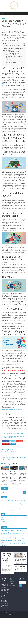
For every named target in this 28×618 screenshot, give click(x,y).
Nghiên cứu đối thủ (10, 59)
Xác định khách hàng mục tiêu (12, 53)
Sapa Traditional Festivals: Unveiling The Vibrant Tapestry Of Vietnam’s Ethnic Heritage (4, 477)
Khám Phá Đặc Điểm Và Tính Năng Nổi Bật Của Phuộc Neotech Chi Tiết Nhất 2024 (13, 476)
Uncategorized (4, 521)
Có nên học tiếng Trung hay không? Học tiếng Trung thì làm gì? (13, 458)
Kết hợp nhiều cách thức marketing (13, 54)
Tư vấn (11, 583)
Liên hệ (11, 590)
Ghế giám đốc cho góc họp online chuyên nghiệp (11, 508)
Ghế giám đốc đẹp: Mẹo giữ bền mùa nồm (10, 510)
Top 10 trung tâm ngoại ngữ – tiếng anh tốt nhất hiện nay (15, 434)
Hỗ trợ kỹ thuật (13, 585)
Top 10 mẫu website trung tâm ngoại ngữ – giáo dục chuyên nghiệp (14, 436)
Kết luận (5, 64)
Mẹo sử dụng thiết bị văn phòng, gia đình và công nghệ (12, 503)
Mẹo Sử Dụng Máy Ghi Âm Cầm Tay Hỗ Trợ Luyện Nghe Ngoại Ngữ (7, 557)
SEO (3, 83)
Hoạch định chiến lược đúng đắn (13, 51)
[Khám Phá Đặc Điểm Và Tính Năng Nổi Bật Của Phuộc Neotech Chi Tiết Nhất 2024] (14, 466)
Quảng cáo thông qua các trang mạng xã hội (15, 61)
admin (11, 28)
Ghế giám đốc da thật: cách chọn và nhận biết (10, 506)
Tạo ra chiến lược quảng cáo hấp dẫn (14, 56)
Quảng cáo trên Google (11, 62)
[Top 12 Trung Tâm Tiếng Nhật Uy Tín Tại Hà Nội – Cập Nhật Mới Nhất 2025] (23, 466)
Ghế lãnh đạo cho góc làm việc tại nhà (10, 542)
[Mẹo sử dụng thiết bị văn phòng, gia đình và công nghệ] (18, 552)
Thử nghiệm (8, 57)
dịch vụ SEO (6, 403)
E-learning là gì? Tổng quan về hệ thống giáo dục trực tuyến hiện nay (13, 450)
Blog (3, 18)
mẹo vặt (2, 519)
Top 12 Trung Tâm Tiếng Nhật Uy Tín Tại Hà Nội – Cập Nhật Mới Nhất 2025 (23, 476)
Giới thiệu (12, 581)
